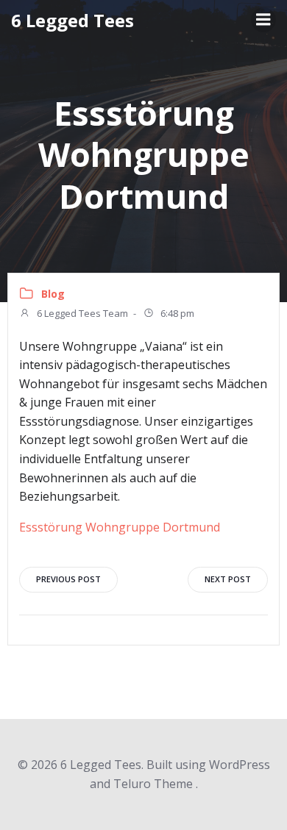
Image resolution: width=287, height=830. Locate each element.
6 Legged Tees (72, 20)
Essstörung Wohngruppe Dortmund (119, 527)
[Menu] (263, 19)
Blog (53, 294)
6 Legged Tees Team (81, 313)
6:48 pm (176, 313)
